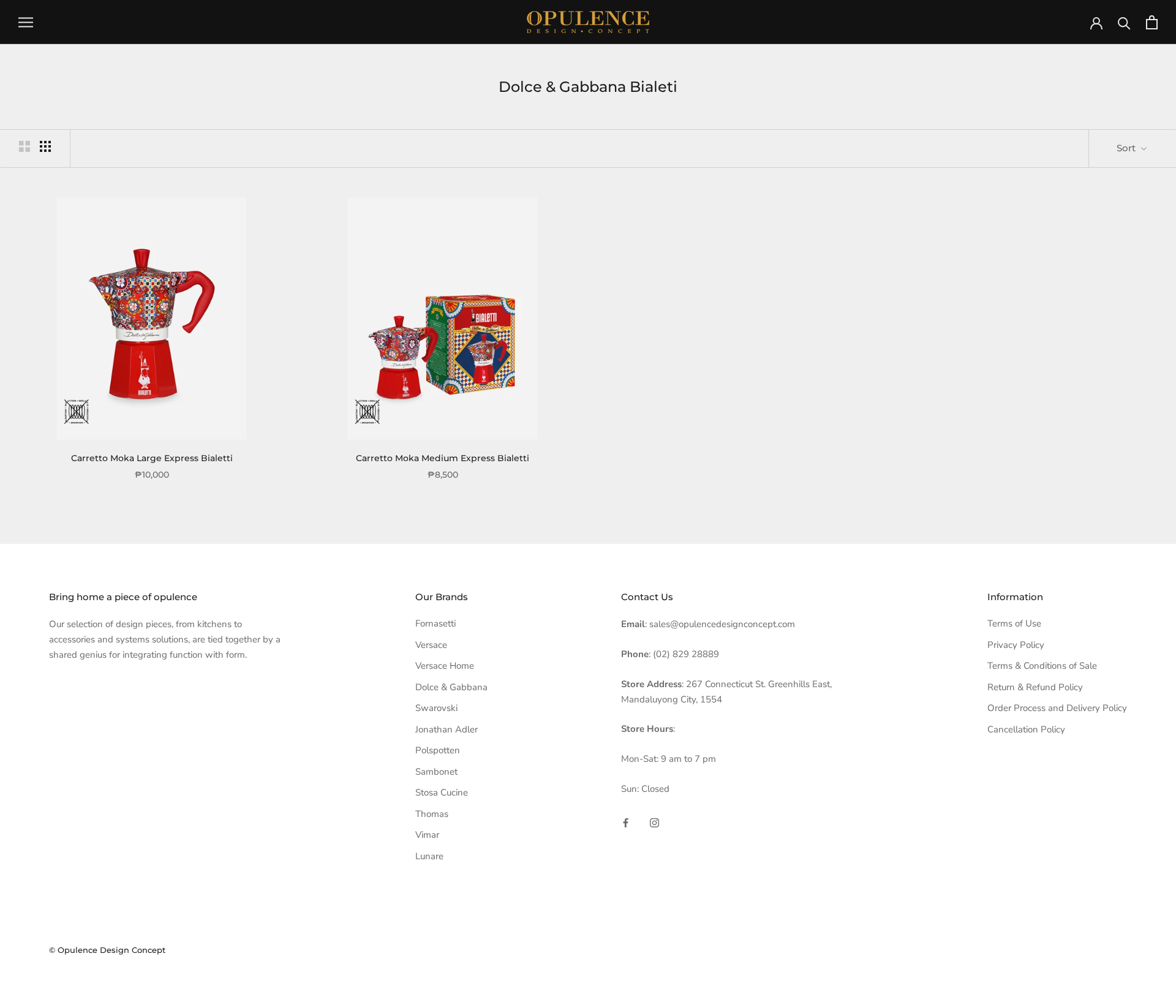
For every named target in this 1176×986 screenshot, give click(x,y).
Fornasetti (435, 623)
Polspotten (437, 750)
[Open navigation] (25, 22)
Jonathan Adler (446, 729)
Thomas (431, 814)
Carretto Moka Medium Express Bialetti (442, 458)
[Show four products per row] (45, 146)
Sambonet (436, 772)
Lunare (429, 856)
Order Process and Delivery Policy (1057, 708)
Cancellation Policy (1026, 729)
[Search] (1124, 22)
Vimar (427, 835)
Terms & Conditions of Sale (1042, 666)
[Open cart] (1152, 22)
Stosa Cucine (441, 792)
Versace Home (444, 666)
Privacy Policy (1015, 645)
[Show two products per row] (24, 146)
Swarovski (436, 708)
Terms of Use (1014, 623)
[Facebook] (625, 822)
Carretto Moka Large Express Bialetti (152, 458)
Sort (1127, 148)
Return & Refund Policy (1035, 687)
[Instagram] (654, 822)
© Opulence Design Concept (107, 950)
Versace (431, 645)
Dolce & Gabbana (451, 687)
